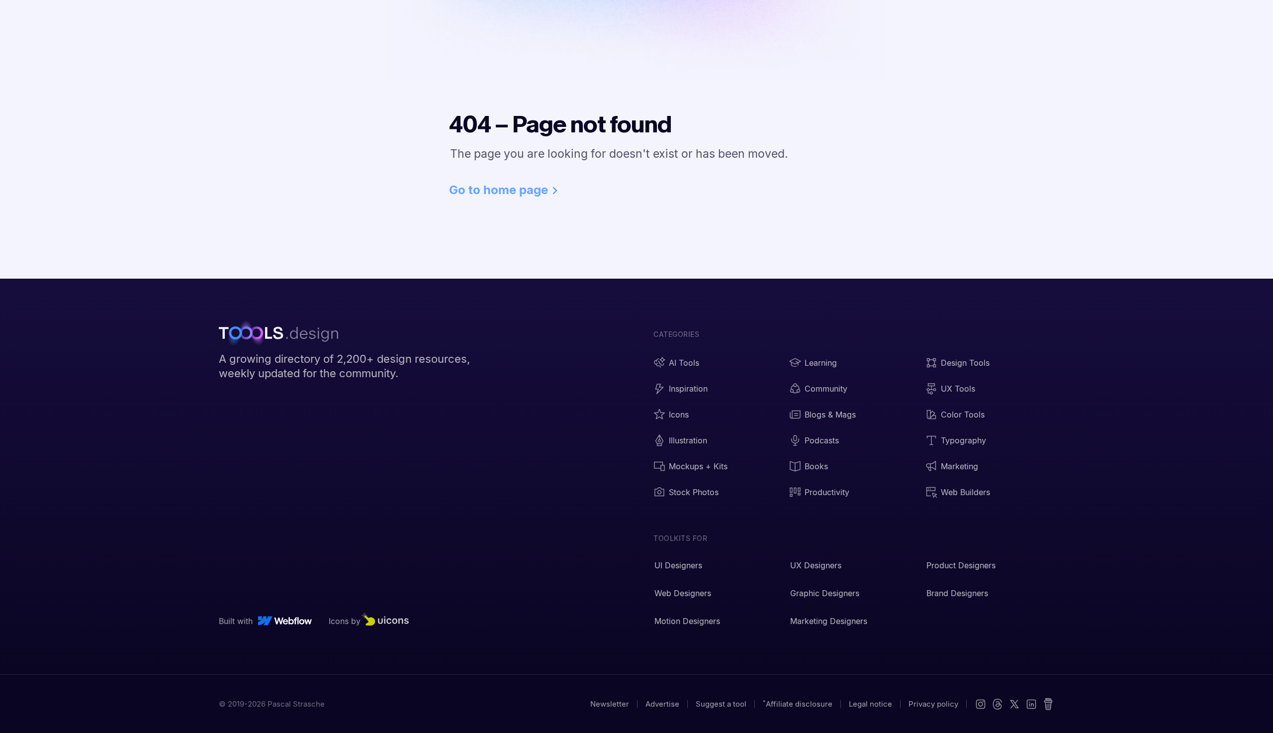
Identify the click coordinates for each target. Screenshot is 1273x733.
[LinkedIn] (1031, 704)
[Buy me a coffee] (1048, 704)
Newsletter (609, 704)
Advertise (662, 704)
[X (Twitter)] (997, 704)
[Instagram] (981, 704)
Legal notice (870, 704)
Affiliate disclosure (797, 704)
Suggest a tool (721, 704)
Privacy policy (933, 704)
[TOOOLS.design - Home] (283, 334)
